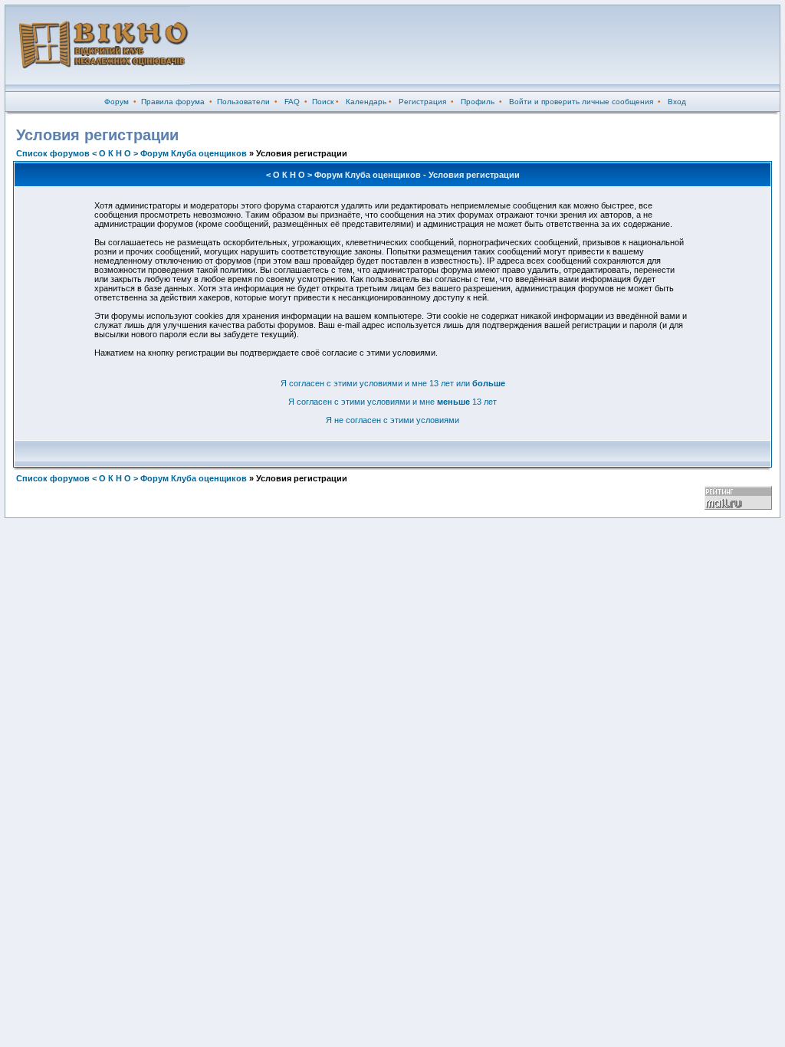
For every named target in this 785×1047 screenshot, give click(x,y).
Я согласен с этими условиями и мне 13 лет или (393, 383)
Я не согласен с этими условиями (392, 420)
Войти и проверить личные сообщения (581, 101)
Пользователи (243, 101)
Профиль (477, 101)
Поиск (322, 101)
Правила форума (173, 101)
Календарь (366, 101)
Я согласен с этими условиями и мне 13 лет (392, 401)
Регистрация (422, 101)
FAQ (292, 101)
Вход (677, 101)
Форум (116, 101)
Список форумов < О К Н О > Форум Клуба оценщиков (131, 153)
